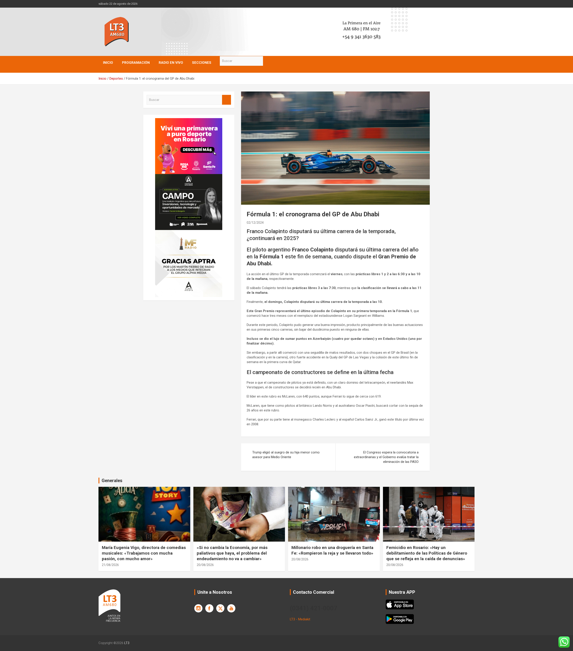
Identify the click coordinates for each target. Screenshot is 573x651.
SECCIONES (201, 63)
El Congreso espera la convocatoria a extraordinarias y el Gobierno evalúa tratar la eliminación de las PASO (386, 457)
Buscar (267, 61)
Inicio (108, 63)
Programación (136, 63)
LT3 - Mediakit (300, 619)
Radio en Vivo (171, 63)
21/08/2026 (110, 565)
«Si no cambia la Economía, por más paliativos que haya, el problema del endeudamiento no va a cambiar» (232, 553)
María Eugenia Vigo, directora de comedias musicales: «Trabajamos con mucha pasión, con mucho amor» (144, 553)
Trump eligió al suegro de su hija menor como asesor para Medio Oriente (286, 454)
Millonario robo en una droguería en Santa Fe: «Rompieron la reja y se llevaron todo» (332, 550)
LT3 (126, 643)
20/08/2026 (205, 565)
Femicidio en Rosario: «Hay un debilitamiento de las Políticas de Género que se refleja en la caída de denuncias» (426, 553)
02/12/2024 (255, 222)
